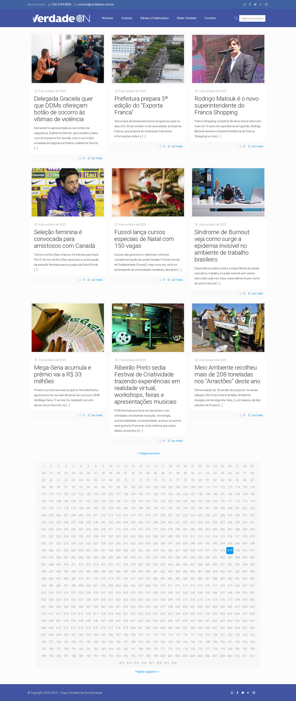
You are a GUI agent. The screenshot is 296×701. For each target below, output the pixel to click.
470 (81, 578)
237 (73, 522)
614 (73, 613)
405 (244, 557)
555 (66, 599)
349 (43, 550)
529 (88, 592)
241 (103, 522)
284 (207, 529)
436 (43, 571)
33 (66, 473)
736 (118, 642)
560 (103, 599)
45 (155, 473)
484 (185, 578)
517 (215, 585)
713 (162, 634)
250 (170, 522)
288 (237, 529)
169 (215, 501)
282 (192, 529)
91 (66, 487)
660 (200, 620)
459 (215, 571)
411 (73, 564)
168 (207, 501)
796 (133, 656)
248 (155, 522)
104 (162, 487)
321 (51, 543)
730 (73, 642)
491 (237, 578)
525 (58, 592)
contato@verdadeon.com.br (96, 4)
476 (125, 578)
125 (103, 494)
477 (133, 578)
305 (148, 536)
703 (88, 634)
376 (244, 550)
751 (230, 642)
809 (230, 656)
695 (244, 627)
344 (222, 543)
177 (58, 508)
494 (43, 585)
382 (73, 557)
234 (51, 522)
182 (95, 508)
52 (207, 473)
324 (73, 543)
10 (110, 466)
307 (162, 536)
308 (170, 536)
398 (192, 557)
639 (43, 620)
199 (222, 508)
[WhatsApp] (244, 4)
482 (170, 578)
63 (73, 480)
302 (125, 536)
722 (230, 634)
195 (192, 508)
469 (73, 578)
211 (95, 515)
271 (110, 529)
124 (95, 494)
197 (207, 508)
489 (222, 578)
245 (133, 522)
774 (185, 649)
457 (200, 571)
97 (110, 487)
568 (162, 599)
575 (215, 599)
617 (95, 613)
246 (140, 522)
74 (155, 480)
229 (230, 515)
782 (244, 649)
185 (118, 508)
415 (103, 564)
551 (252, 592)
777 (207, 649)
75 (163, 480)
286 (222, 529)
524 (51, 592)
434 (244, 564)
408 (51, 564)
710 (140, 634)
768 (140, 649)
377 (252, 550)
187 (133, 508)
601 (192, 606)
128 (125, 494)
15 (148, 466)
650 (125, 620)
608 (244, 606)
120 (66, 494)
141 (222, 494)
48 (177, 473)
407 (43, 564)
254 (200, 522)
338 (177, 543)
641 (58, 620)
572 (192, 599)
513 (185, 585)
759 (73, 649)
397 (185, 557)
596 (155, 606)
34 (73, 473)
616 (88, 613)
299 (103, 536)
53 (215, 473)
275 (140, 529)
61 (58, 480)
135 (177, 494)
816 (144, 663)
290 (252, 529)
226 (207, 515)
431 (222, 564)
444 (103, 571)
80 (200, 480)
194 (185, 508)
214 (118, 515)
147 (51, 501)
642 (66, 620)
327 (95, 543)
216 (133, 515)
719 (207, 634)
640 (51, 620)
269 (95, 529)
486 (200, 578)
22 (200, 466)
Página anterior (150, 453)
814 (129, 663)
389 (125, 557)
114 (237, 487)
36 (88, 473)
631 (200, 613)
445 (110, 571)
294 (66, 536)
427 (192, 564)
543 (192, 592)
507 (140, 585)
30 (43, 473)
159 (140, 501)
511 (170, 585)
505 (125, 585)
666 (244, 620)
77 (177, 480)
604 (215, 606)
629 (185, 613)
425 (177, 564)
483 (177, 578)
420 (140, 564)
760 (81, 649)
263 (51, 529)
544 (200, 592)
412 (81, 564)
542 (185, 592)
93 (81, 487)
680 (133, 627)
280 (177, 529)
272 (118, 529)
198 (215, 508)
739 (140, 642)
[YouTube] (261, 4)
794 (118, 656)
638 (252, 613)
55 (230, 473)
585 (73, 606)
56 (237, 473)
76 (170, 480)
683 (155, 627)
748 (207, 642)
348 (252, 543)
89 (51, 487)
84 (230, 480)
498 (73, 585)
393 (155, 557)
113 (230, 487)
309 (177, 536)
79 (192, 480)
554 (58, 599)
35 (81, 473)
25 (222, 466)
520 (237, 585)
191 (162, 508)
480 (155, 578)
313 (207, 536)
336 (162, 543)
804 (192, 656)
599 (177, 606)
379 (51, 557)
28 (244, 466)
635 (230, 613)
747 (200, 642)
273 (125, 529)
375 (237, 550)
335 (155, 543)
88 (43, 487)
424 (170, 564)
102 (148, 487)
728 (58, 642)
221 (170, 515)
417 (118, 564)
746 (192, 642)
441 (81, 571)
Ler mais (96, 158)
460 (222, 571)
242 (110, 522)
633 (215, 613)
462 (237, 571)
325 (81, 543)
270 (103, 529)
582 (51, 606)
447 (125, 571)
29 (252, 466)
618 (103, 613)
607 (237, 606)
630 (192, 613)
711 (148, 634)
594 (140, 606)
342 (207, 543)
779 (222, 649)
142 (230, 494)
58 (252, 473)
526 (66, 592)
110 (207, 487)
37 (95, 473)
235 (58, 522)
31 (51, 473)
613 (66, 613)
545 (207, 592)
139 (207, 494)
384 (88, 557)
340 (192, 543)
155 (110, 501)
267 (81, 529)
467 (58, 578)
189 (148, 508)
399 (200, 557)
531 (103, 592)
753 (244, 642)
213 (110, 515)
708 (125, 634)
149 (66, 501)
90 (58, 487)
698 (51, 634)
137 (192, 494)
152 (88, 501)
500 (88, 585)
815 (136, 663)
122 (81, 494)
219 (155, 515)
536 (140, 592)
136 (185, 494)
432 (230, 564)
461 (230, 571)
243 (118, 522)
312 (200, 536)
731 (81, 642)
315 (222, 536)
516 (207, 585)
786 (58, 656)
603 (207, 606)
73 (148, 480)
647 (103, 620)
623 (140, 613)
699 (58, 634)
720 (215, 634)
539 (162, 592)
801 (170, 656)
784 (43, 656)
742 (162, 642)
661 (207, 620)
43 (140, 473)
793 (110, 656)
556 (73, 599)
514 (192, 585)
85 (237, 480)
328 (103, 543)
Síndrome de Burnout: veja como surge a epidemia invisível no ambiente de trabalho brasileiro (222, 246)
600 (185, 606)
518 (222, 585)
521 (244, 585)
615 (81, 613)
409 (58, 564)
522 (252, 585)
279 (170, 529)
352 (66, 550)
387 (110, 557)
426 (185, 564)
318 (244, 536)
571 (185, 599)
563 (125, 599)
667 (252, 620)
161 (155, 501)
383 (81, 557)
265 (66, 529)
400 (207, 557)
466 (51, 578)
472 (95, 578)
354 (81, 550)
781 (237, 649)
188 (140, 508)
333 (140, 543)
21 (192, 466)
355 (88, 550)
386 (103, 557)
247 (148, 522)
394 (162, 557)
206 (58, 515)
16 (155, 466)
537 (148, 592)
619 (110, 613)
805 (200, 656)
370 (200, 550)
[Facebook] (250, 4)
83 (222, 480)
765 (118, 649)
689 (200, 627)
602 (200, 606)
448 (133, 571)
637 (244, 613)
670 (58, 627)
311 (192, 536)
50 (192, 473)
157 (125, 501)
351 (58, 550)
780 (230, 649)
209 (81, 515)
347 (244, 543)
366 (170, 550)
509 (155, 585)
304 (140, 536)
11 (118, 466)
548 (230, 592)
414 (95, 564)
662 (215, 620)
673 (81, 627)
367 (177, 550)
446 (118, 571)
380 (58, 557)
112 (222, 487)
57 (244, 473)
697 (43, 634)
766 (125, 649)
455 (185, 571)
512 (177, 585)
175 (43, 508)
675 (95, 627)
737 (125, 642)
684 (162, 627)
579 (244, 599)
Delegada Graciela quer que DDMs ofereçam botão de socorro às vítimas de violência (63, 109)
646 (95, 620)
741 (155, 642)
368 (185, 550)
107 (185, 487)
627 (170, 613)
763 (103, 649)
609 (252, 606)
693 (230, 627)
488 (215, 578)
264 (58, 529)
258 (230, 522)
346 (237, 543)
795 (125, 656)
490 (230, 578)
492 (244, 578)
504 (118, 585)
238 (81, 522)
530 (95, 592)
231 (244, 515)
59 (43, 480)
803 (185, 656)
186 (125, 508)
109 (200, 487)
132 (155, 494)
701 (73, 634)
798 (148, 656)
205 (51, 515)
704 (95, 634)
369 (192, 550)
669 (51, 627)
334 (148, 543)
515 (200, 585)
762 (95, 649)
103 (155, 487)
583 (58, 606)
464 (252, 571)
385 (95, 557)
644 (81, 620)
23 (207, 466)
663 (222, 620)
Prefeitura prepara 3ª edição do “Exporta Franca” (141, 105)
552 (43, 599)
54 (222, 473)
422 (155, 564)
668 (43, 627)
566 (148, 599)
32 (58, 473)
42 (133, 473)
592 (125, 606)
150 (73, 501)
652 (140, 620)
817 (151, 663)
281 (185, 529)
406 (252, 557)
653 (148, 620)
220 (162, 515)
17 (163, 466)
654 (155, 620)
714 (170, 634)
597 (162, 606)
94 (88, 487)
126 (110, 494)
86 (244, 480)
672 (73, 627)
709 (133, 634)
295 (73, 536)
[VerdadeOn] (62, 18)
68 (110, 480)
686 (177, 627)
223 (185, 515)
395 (170, 557)
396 (177, 557)
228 (222, 515)
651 (133, 620)
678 (118, 627)
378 (43, 557)
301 (118, 536)
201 (237, 508)
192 (170, 508)
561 (110, 599)
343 (215, 543)
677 (110, 627)
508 (148, 585)
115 (244, 487)
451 (155, 571)
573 (200, 599)
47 (170, 473)
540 (170, 592)
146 (43, 501)
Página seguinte (146, 671)
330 (118, 543)
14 (140, 466)
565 (140, 599)
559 (95, 599)
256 (215, 522)
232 (252, 515)
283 (200, 529)
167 (200, 501)
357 (103, 550)
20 (185, 466)
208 (73, 515)
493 (252, 578)
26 (230, 466)
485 (192, 578)
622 (133, 613)
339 (185, 543)
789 (81, 656)
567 (155, 599)
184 (110, 508)
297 (88, 536)
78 (185, 480)
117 (43, 494)
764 (110, 649)
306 (155, 536)
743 (170, 642)
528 (81, 592)
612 (58, 613)
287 (230, 529)
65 (88, 480)
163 (170, 501)
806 (207, 656)
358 (110, 550)
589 (103, 606)
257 (222, 522)
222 (177, 515)
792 (103, 656)
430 (215, 564)
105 (170, 487)
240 (95, 522)
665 (237, 620)
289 (244, 529)
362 (140, 550)
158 (133, 501)
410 (66, 564)
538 (155, 592)
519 (230, 585)
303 (133, 536)
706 (110, 634)
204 (43, 515)
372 (215, 550)
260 (244, 522)
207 (66, 515)
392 (148, 557)
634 (222, 613)
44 (148, 473)
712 (155, 634)
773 (177, 649)
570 (177, 599)
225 (200, 515)
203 (252, 508)
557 (81, 599)
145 (252, 494)
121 (73, 494)
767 (133, 649)
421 (148, 564)
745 (185, 642)
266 (73, 529)
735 (110, 642)
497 (66, 585)
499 (81, 585)
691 (215, 627)
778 (215, 649)
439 (66, 571)
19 (177, 466)
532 (110, 592)
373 (222, 550)
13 (133, 466)
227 (215, 515)
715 (177, 634)
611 (51, 613)
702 (81, 634)
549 (237, 592)
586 (81, 606)
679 (125, 627)
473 (103, 578)
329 (110, 543)
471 (88, 578)
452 (162, 571)
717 (192, 634)
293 (58, 536)
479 (148, 578)
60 (51, 480)
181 (88, 508)
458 (207, 571)
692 (222, 627)
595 (148, 606)
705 (103, 634)
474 (110, 578)
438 (58, 571)
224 (192, 515)
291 (43, 536)
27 (237, 466)
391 (140, 557)
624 (148, 613)
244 (125, 522)
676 (103, 627)
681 (140, 627)
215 (125, 515)
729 (66, 642)
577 (230, 599)
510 (162, 585)
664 (230, 620)
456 (192, 571)
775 (192, 649)
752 (237, 642)
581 (43, 606)
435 (252, 564)
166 (192, 501)
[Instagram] (266, 4)
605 (222, 606)
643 (73, 620)
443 (95, 571)
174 (252, 501)
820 (174, 663)
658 (185, 620)
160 (148, 501)
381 (66, 557)
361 (133, 550)
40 (118, 473)
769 (148, 649)
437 (51, 571)
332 (133, 543)
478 (140, 578)
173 (244, 501)
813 (121, 663)
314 (215, 536)
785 (51, 656)
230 (237, 515)
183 (103, 508)
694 (237, 627)
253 (192, 522)
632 (207, 613)
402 (222, 557)
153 (95, 501)
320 (43, 543)
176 (51, 508)
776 (200, 649)
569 (170, 599)
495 (51, 585)
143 (237, 494)
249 (162, 522)
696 (252, 627)
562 (118, 599)
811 (244, 656)
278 (162, 529)
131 (148, 494)
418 (125, 564)
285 (215, 529)
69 (118, 480)
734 (103, 642)
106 (177, 487)
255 (207, 522)
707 (118, 634)
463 (244, 571)
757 (58, 649)
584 (66, 606)
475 (118, 578)
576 (222, 599)
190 (155, 508)
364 (155, 550)
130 (140, 494)
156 (118, 501)
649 (118, 620)
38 (103, 473)
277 (155, 529)
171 (230, 501)
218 (148, 515)
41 (125, 473)
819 (166, 663)
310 (185, 536)
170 (222, 501)
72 (140, 480)
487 (207, 578)
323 (66, 543)
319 (252, 536)
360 (125, 550)
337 (170, 543)
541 (177, 592)
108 (192, 487)
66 (95, 480)
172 (237, 501)
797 (140, 656)
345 (230, 543)
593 (133, 606)
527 (73, 592)
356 (95, 550)
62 (66, 480)
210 (88, 515)
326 (88, 543)
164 (177, 501)
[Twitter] (255, 4)
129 (133, 494)
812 (252, 656)
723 (237, 634)
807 (215, 656)
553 (51, 599)
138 (200, 494)
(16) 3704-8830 (61, 4)
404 (237, 557)
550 (244, 592)
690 (207, 627)
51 (200, 473)
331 (125, 543)
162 (162, 501)
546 (215, 592)
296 (81, 536)
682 (148, 627)
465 (43, 578)
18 (170, 466)
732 (88, 642)
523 (43, 592)
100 (133, 487)
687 (185, 627)
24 (215, 466)
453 (170, 571)
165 (185, 501)
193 (177, 508)
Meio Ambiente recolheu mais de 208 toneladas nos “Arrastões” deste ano (227, 374)
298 (95, 536)
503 (110, 585)
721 (222, 634)
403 (230, 557)
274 (133, 529)
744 (177, 642)
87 (252, 480)
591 (118, 606)
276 (148, 529)
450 (148, 571)
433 (237, 564)
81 (207, 480)
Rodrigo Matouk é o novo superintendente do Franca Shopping (227, 105)
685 (170, 627)
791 (95, 656)
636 (237, 613)
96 (103, 487)
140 (215, 494)
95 (95, 487)
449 (140, 571)
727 (51, 642)
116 (252, 487)
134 (170, 494)
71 (133, 480)
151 (81, 501)
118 (51, 494)
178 (66, 508)
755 (43, 649)
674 (88, 627)
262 (43, 529)
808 (222, 656)
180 (81, 508)
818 (159, 663)
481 (162, 578)
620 (118, 613)
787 (66, 656)
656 (170, 620)
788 (73, 656)
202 (244, 508)
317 (237, 536)
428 (200, 564)
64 (81, 480)
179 (73, 508)
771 (162, 649)
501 (95, 585)
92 (73, 487)
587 (88, 606)
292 (51, 536)
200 (230, 508)
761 (88, 649)
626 (162, 613)
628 (177, 613)
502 (103, 585)
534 (125, 592)
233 (43, 522)
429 (207, 564)
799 (155, 656)
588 (95, 606)
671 (66, 627)
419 (133, 564)
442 (88, 571)
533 (118, 592)
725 (252, 634)
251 (177, 522)
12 (125, 466)
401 (215, 557)
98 (118, 487)
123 (88, 494)
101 (140, 487)
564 (133, 599)
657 (177, 620)
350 (51, 550)
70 (125, 480)
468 (66, 578)
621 (125, 613)
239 (88, 522)
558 (88, 599)
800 (162, 656)
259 (237, 522)
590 (110, 606)
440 (73, 571)
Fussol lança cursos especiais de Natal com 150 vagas (144, 239)
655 (162, 620)
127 (118, 494)
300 (110, 536)
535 (133, 592)
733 (95, 642)
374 (230, 550)
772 (170, 649)
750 (222, 642)
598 (170, 606)
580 (252, 599)
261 (252, 522)
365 (162, 550)
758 (66, 649)
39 (110, 473)
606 (230, 606)
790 (88, 656)
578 (237, 599)
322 (58, 543)
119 (58, 494)
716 (185, 634)
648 (110, 620)
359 (118, 550)
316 (230, 536)
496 (58, 585)
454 (177, 571)
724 (244, 634)
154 (103, 501)
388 (118, 557)
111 (215, 487)
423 (162, 564)
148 (58, 501)
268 (88, 529)
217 (140, 515)
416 (110, 564)
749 (215, 642)
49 (185, 473)
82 (215, 480)
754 (252, 642)
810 (237, 656)
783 (252, 649)
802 (177, 656)
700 (66, 634)
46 (163, 473)
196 (200, 508)
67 (103, 480)
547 (222, 592)
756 (51, 649)
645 (88, 620)
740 (148, 642)
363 (148, 550)
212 (103, 515)
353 (73, 550)
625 (155, 613)
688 (192, 627)
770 (155, 649)
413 (88, 564)
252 (185, 522)
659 (192, 620)
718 (200, 634)
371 (207, 550)
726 (43, 642)
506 (133, 585)
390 (133, 557)
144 (244, 494)
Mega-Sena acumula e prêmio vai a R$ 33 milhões (62, 374)
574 (207, 599)
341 (200, 543)
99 (125, 487)
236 (66, 522)
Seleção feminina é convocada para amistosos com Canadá (64, 239)
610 (43, 613)
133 (162, 494)
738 (133, 642)
